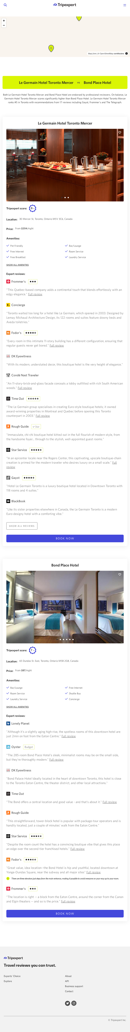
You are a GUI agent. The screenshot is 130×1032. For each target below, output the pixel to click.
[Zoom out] (4, 25)
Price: (9, 229)
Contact (69, 991)
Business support (74, 986)
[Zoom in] (4, 20)
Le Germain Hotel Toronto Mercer (65, 123)
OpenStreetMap (106, 53)
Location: (11, 219)
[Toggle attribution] (126, 53)
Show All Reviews (22, 526)
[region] (65, 36)
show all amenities (17, 265)
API (67, 981)
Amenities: (13, 238)
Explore (8, 981)
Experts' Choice (12, 976)
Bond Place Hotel (65, 565)
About (68, 976)
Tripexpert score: (16, 208)
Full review (35, 294)
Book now (65, 538)
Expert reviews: (15, 273)
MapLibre (92, 53)
